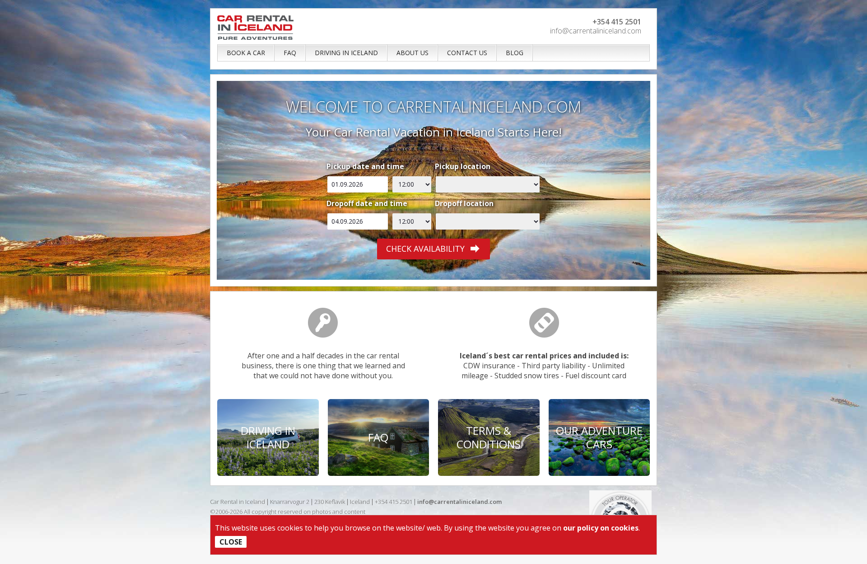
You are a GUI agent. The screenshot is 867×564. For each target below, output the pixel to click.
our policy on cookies (601, 528)
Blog (514, 52)
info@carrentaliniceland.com (595, 31)
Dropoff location (464, 203)
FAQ (290, 52)
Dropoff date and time (366, 203)
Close (230, 542)
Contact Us (467, 52)
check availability (425, 248)
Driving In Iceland (346, 52)
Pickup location (462, 166)
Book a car (246, 52)
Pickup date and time (365, 166)
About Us (412, 52)
